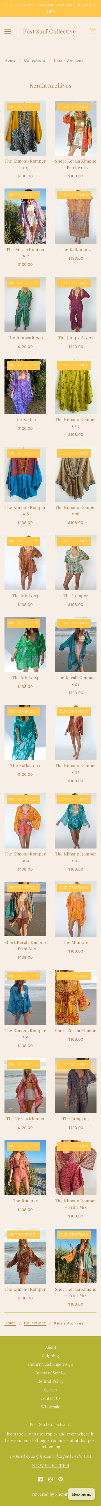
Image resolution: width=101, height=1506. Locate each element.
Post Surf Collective (49, 31)
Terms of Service (50, 1373)
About (50, 1347)
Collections (35, 60)
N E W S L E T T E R (50, 1465)
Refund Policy (50, 1381)
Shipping (50, 1355)
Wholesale (50, 1407)
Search (50, 1390)
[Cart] (93, 31)
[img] (40, 1478)
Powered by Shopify (50, 1494)
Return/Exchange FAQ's (50, 1364)
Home (10, 60)
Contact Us (50, 1398)
